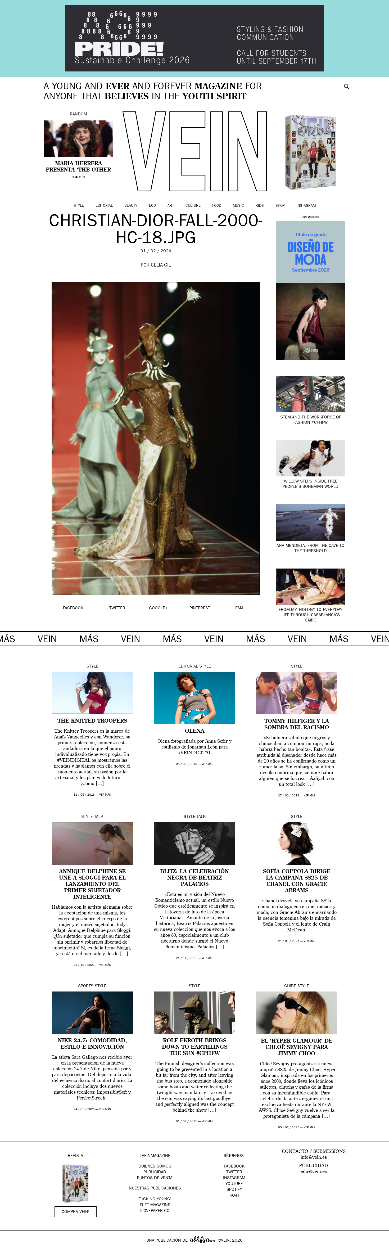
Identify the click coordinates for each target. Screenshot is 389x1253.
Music (238, 206)
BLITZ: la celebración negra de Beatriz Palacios (194, 878)
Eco (152, 206)
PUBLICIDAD (154, 1172)
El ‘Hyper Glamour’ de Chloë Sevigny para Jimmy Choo (296, 1048)
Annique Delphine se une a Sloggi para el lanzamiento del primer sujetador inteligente (92, 884)
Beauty (130, 206)
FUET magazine (155, 1205)
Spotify (234, 1190)
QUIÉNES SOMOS (154, 1167)
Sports (85, 986)
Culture (193, 206)
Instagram (306, 206)
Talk (98, 817)
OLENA (194, 731)
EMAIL (241, 608)
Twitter (234, 1172)
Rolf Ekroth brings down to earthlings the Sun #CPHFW (194, 1047)
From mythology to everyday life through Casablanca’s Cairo (310, 615)
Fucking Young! (154, 1199)
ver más (105, 795)
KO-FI (234, 1196)
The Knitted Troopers (92, 721)
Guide (290, 986)
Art (171, 206)
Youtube (234, 1184)
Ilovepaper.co (155, 1211)
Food (216, 206)
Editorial (104, 206)
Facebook (234, 1167)
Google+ (9, 1249)
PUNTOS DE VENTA (155, 1178)
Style (79, 206)
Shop (280, 206)
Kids (260, 206)
